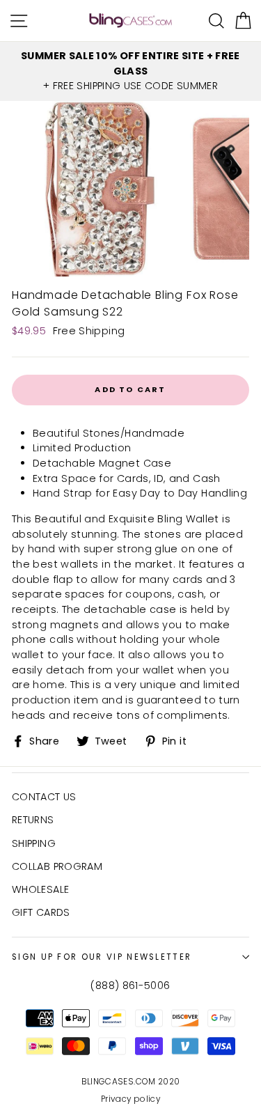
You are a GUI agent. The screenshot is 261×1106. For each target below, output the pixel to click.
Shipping (34, 843)
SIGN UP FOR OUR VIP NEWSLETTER (101, 957)
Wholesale (40, 889)
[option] (130, 71)
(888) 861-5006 (130, 985)
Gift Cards (41, 912)
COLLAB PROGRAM (57, 866)
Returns (33, 820)
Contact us (44, 797)
